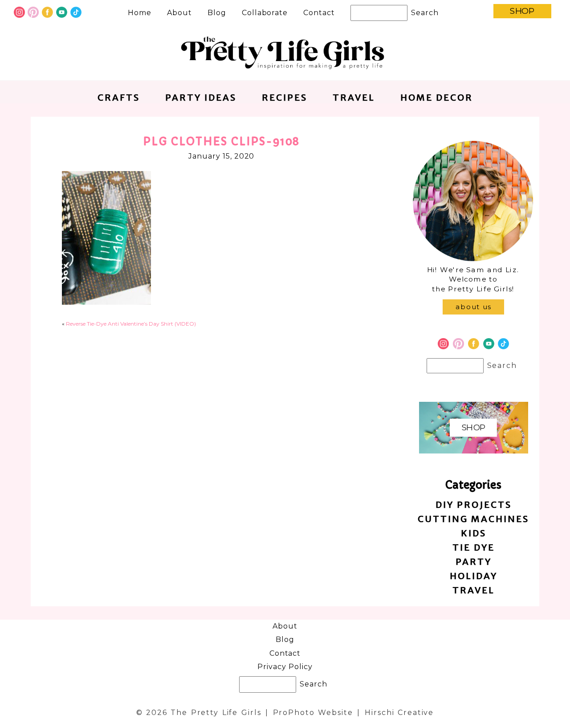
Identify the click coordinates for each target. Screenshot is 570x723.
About (179, 12)
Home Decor (436, 97)
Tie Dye (473, 547)
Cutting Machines (473, 518)
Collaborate (265, 12)
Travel (354, 97)
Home (139, 12)
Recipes (284, 97)
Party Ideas (200, 97)
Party (474, 561)
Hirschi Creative (399, 712)
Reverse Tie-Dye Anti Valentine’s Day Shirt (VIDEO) (131, 323)
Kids (473, 533)
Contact (319, 12)
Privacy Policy (284, 666)
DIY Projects (474, 504)
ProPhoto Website (313, 712)
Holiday (473, 575)
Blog (217, 12)
